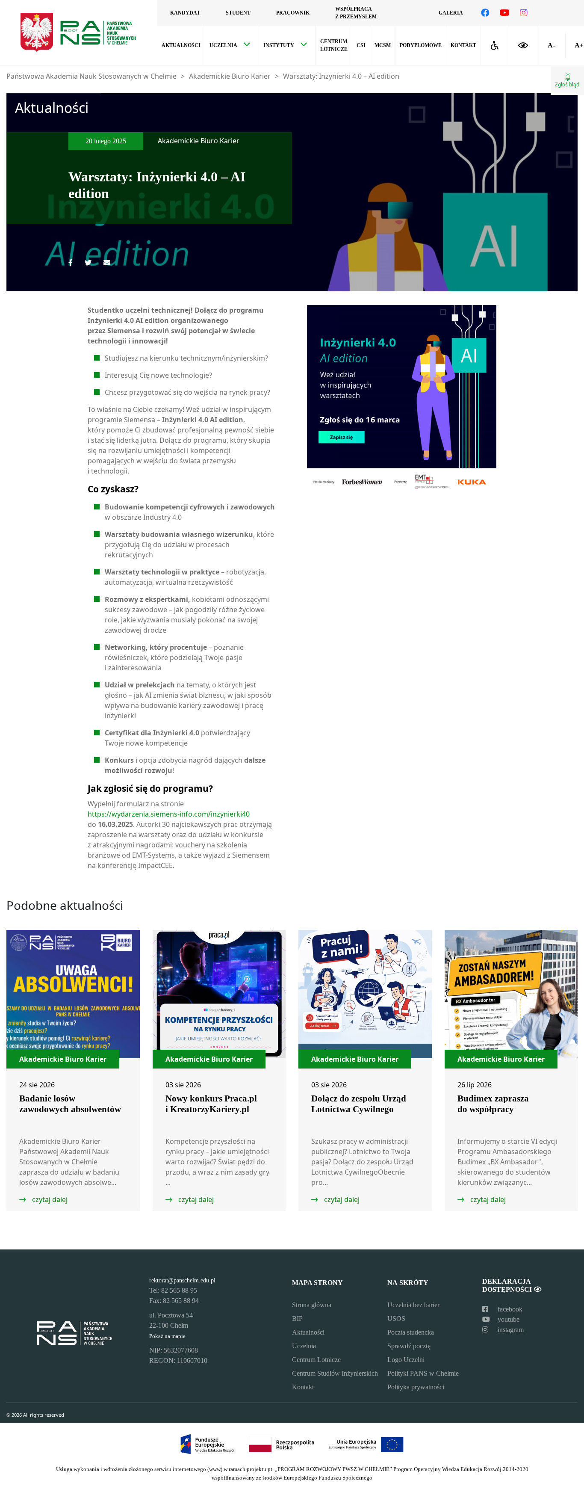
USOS (396, 1318)
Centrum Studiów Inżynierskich (335, 1373)
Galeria (451, 13)
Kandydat (185, 13)
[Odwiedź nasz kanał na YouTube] (505, 13)
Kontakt (463, 45)
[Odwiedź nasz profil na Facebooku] (485, 13)
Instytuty (278, 45)
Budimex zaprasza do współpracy (493, 1103)
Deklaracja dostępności (508, 1285)
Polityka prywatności (415, 1387)
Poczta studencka (410, 1332)
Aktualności (181, 45)
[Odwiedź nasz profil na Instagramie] (524, 13)
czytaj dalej (49, 1199)
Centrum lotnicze (334, 45)
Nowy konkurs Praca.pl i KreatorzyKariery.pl (211, 1103)
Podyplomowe (421, 45)
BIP (297, 1318)
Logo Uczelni (406, 1359)
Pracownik (293, 13)
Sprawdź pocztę (409, 1346)
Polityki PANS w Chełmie (423, 1373)
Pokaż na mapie (167, 1336)
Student (238, 13)
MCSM (383, 45)
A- (551, 45)
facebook (509, 1309)
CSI (361, 45)
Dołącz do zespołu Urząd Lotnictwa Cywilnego (358, 1103)
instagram (510, 1329)
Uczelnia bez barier (413, 1304)
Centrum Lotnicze (316, 1359)
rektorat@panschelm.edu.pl (182, 1280)
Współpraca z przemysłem (356, 13)
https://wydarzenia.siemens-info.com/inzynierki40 (169, 814)
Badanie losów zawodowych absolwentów (70, 1103)
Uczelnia (223, 45)
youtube (507, 1319)
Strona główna (311, 1304)
